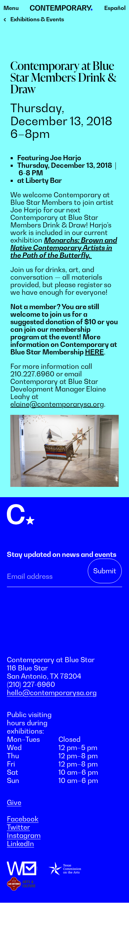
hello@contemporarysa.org (52, 693)
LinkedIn (20, 844)
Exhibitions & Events (37, 19)
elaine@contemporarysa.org (57, 404)
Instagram (24, 835)
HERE (94, 352)
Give (14, 802)
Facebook (23, 819)
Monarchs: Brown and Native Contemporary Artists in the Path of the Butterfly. (63, 247)
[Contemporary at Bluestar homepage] (61, 8)
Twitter (18, 827)
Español (115, 7)
